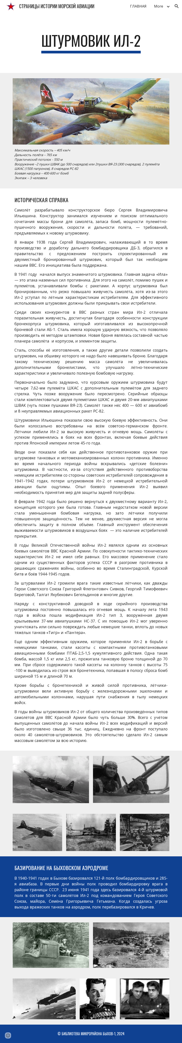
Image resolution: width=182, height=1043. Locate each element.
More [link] (158, 6)
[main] (91, 42)
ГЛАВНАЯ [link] (138, 6)
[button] (176, 6)
